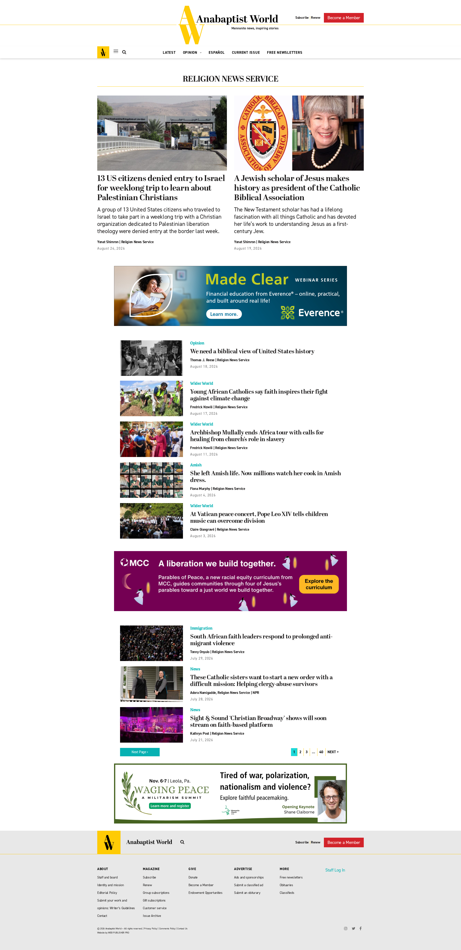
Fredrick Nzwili (201, 407)
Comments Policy (167, 928)
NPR (256, 692)
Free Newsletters (284, 52)
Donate (193, 877)
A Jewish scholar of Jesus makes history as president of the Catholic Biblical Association (297, 188)
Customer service (155, 908)
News (195, 669)
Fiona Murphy (200, 488)
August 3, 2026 (203, 536)
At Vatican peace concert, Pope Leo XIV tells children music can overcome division (259, 518)
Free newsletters (291, 877)
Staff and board (107, 877)
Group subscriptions (156, 892)
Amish (195, 465)
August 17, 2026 (204, 413)
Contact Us (182, 928)
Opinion (191, 52)
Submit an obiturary (247, 892)
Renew (315, 17)
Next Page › (140, 752)
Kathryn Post (199, 733)
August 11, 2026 (204, 454)
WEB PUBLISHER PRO (118, 932)
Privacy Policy (150, 928)
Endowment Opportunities (205, 892)
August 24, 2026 (111, 248)
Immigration (201, 628)
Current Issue (246, 52)
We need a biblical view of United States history (252, 352)
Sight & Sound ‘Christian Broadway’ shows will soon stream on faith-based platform (258, 722)
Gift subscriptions (154, 900)
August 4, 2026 (203, 495)
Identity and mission (110, 885)
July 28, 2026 (201, 699)
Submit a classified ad (248, 885)
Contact (102, 916)
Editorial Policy (107, 892)
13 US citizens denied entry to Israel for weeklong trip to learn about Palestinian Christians (161, 188)
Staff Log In (335, 870)
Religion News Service (137, 242)
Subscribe (302, 17)
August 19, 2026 (248, 248)
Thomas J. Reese (202, 360)
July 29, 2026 (201, 658)
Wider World (201, 383)
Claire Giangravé (202, 529)
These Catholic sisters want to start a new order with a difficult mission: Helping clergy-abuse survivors (261, 681)
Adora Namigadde (203, 692)
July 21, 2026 (201, 740)
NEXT (332, 752)
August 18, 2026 (204, 366)
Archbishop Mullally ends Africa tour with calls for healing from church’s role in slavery (257, 436)
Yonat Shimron (108, 242)
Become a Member (344, 18)
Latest (169, 52)
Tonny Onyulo (199, 651)
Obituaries (286, 885)
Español (216, 52)
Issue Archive (152, 916)
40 (321, 752)
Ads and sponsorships (249, 877)
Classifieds (287, 892)
